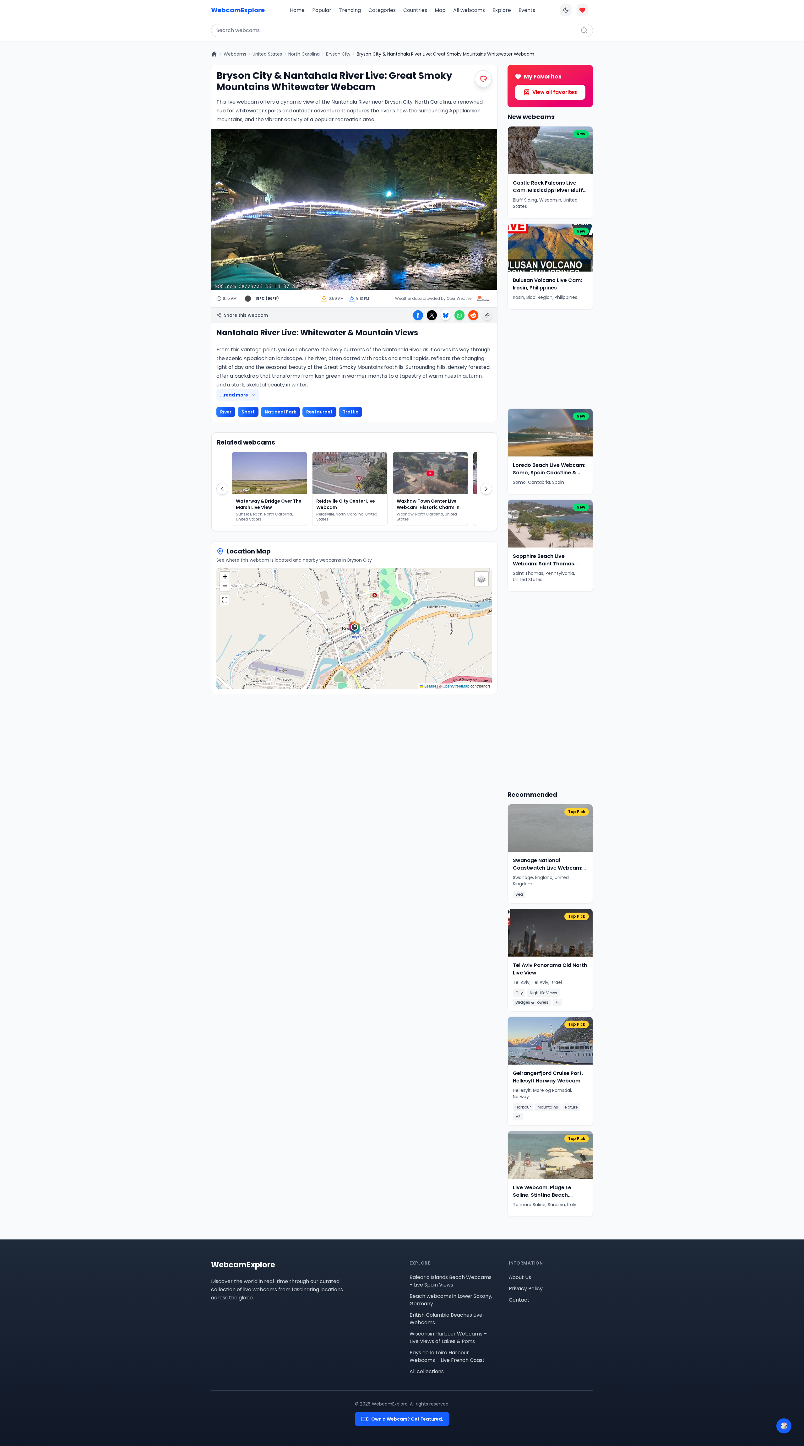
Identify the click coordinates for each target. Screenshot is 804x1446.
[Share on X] (432, 315)
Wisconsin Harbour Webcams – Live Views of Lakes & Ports (448, 1337)
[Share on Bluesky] (446, 315)
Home (297, 10)
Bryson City (338, 54)
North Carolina (304, 54)
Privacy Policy (526, 1288)
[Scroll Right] (486, 488)
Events (527, 10)
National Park (280, 412)
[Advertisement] (550, 359)
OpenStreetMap (456, 685)
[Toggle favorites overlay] (582, 10)
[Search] (584, 30)
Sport (248, 412)
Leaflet (429, 685)
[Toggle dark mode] (566, 10)
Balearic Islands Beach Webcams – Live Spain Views (451, 1281)
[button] (354, 628)
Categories (382, 10)
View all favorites (554, 92)
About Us (520, 1277)
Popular (321, 10)
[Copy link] (487, 315)
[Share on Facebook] (418, 315)
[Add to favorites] (483, 79)
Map (440, 10)
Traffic (350, 412)
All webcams (469, 10)
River (225, 412)
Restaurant (319, 412)
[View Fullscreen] (225, 600)
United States (267, 54)
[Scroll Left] (222, 488)
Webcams (235, 54)
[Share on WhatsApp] (459, 315)
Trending (350, 10)
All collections (427, 1371)
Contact (519, 1299)
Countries (415, 10)
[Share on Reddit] (473, 315)
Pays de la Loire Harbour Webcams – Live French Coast (447, 1356)
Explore (501, 10)
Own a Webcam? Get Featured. (407, 1419)
